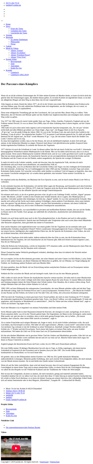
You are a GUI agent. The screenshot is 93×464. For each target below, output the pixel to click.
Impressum (44, 462)
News (8, 26)
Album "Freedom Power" (20, 55)
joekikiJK (9, 395)
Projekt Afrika (11, 59)
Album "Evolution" (18, 53)
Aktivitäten (15, 66)
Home (8, 24)
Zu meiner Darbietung (19, 40)
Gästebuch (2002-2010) (20, 75)
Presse (13, 44)
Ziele (13, 64)
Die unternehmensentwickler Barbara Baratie (23, 427)
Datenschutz (55, 462)
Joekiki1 (9, 397)
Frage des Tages (17, 29)
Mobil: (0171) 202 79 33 (15, 393)
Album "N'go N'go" (18, 57)
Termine (9, 35)
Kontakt (9, 70)
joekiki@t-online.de (13, 5)
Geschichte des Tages (19, 33)
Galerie (8, 46)
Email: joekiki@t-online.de (16, 400)
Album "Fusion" (17, 50)
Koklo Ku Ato (16, 68)
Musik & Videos (12, 48)
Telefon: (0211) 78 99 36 (15, 391)
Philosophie (15, 42)
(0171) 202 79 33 (12, 3)
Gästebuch (15, 72)
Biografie (9, 37)
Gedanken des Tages (19, 31)
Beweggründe (16, 61)
